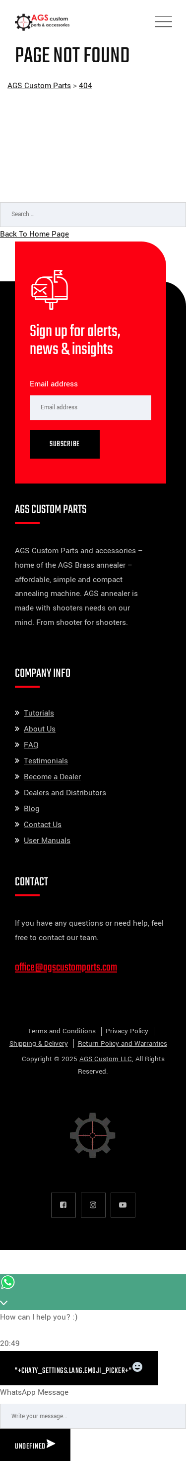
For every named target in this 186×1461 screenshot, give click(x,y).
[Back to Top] (165, 1445)
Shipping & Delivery (38, 1043)
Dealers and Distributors (65, 792)
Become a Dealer (52, 776)
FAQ (31, 744)
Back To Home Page (34, 234)
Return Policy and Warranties (122, 1043)
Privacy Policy (127, 1031)
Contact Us (43, 824)
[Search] (168, 241)
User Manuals (47, 840)
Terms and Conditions (62, 1031)
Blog (32, 808)
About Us (40, 729)
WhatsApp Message (34, 1392)
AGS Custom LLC (105, 1059)
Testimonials (46, 760)
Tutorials (39, 713)
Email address (54, 383)
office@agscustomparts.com (66, 967)
